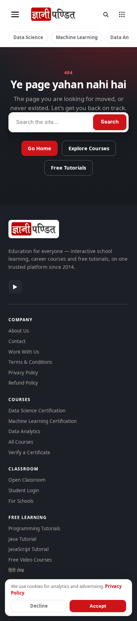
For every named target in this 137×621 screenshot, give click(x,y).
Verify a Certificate (29, 452)
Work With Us (23, 352)
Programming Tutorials (34, 528)
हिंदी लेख (16, 570)
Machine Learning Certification (42, 421)
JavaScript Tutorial (28, 549)
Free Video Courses (30, 560)
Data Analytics (24, 431)
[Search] (105, 14)
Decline (39, 606)
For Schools (20, 501)
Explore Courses (88, 148)
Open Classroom (27, 480)
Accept (98, 606)
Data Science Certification (36, 410)
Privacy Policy (23, 372)
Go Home (39, 148)
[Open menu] (15, 14)
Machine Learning (77, 37)
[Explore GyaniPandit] (122, 14)
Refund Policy (23, 383)
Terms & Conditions (30, 362)
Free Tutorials (68, 167)
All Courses (20, 442)
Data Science (28, 37)
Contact (17, 341)
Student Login (23, 490)
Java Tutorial (22, 539)
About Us (18, 331)
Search (110, 122)
